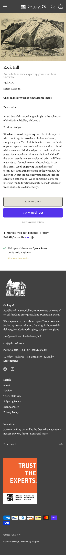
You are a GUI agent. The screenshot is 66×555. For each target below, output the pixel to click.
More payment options (33, 222)
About (6, 385)
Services (7, 390)
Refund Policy (11, 407)
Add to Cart (33, 201)
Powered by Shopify (29, 541)
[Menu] (5, 6)
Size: (6, 88)
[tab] (11, 107)
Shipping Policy (12, 401)
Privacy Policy (11, 412)
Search (7, 380)
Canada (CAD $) (10, 534)
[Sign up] (61, 444)
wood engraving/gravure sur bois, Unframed (30, 75)
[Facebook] (5, 369)
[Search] (53, 7)
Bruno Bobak (10, 74)
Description (10, 107)
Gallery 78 (14, 541)
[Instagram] (12, 369)
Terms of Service (12, 396)
